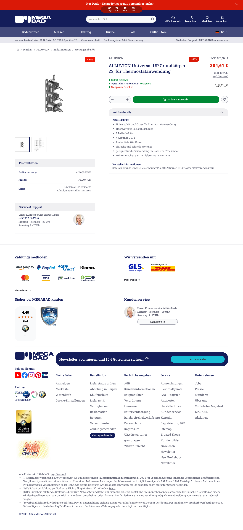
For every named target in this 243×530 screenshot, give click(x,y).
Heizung (85, 32)
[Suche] (152, 19)
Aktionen (201, 417)
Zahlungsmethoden (103, 429)
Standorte (201, 395)
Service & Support (30, 207)
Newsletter (168, 451)
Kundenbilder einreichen (170, 443)
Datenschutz (132, 423)
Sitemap (166, 429)
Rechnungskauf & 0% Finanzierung (123, 40)
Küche (110, 32)
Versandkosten (100, 423)
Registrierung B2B (173, 423)
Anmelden (63, 383)
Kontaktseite (157, 321)
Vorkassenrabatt (90, 40)
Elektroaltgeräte (171, 389)
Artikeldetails (122, 112)
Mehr (112, 488)
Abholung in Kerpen (103, 389)
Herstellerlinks (171, 406)
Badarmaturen (62, 49)
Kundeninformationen (139, 389)
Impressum (131, 429)
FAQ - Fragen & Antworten (171, 397)
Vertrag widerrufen (102, 435)
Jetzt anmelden (198, 359)
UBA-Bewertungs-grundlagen (136, 437)
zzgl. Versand (58, 474)
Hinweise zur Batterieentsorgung (137, 409)
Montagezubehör (85, 49)
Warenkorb (63, 395)
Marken (59, 32)
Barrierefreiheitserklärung (142, 417)
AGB (127, 383)
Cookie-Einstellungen (70, 400)
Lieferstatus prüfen (103, 383)
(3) (147, 358)
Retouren (96, 417)
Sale (132, 32)
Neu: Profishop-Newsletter (171, 460)
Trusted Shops (170, 434)
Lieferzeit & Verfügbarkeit (99, 403)
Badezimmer (30, 32)
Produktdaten (28, 163)
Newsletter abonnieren (104, 359)
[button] (173, 19)
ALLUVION (42, 49)
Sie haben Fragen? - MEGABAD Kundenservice (202, 40)
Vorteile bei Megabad (209, 406)
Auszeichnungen (172, 383)
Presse (199, 389)
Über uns (201, 400)
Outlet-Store (158, 32)
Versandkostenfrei (44, 40)
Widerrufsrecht (134, 446)
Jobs (198, 383)
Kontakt (166, 417)
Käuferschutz (99, 395)
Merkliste (62, 389)
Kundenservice (171, 412)
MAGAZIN (201, 412)
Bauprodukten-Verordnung (134, 397)
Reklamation (98, 412)
